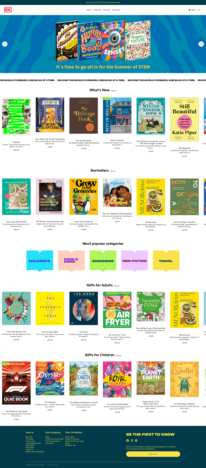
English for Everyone (72, 439)
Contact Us (29, 449)
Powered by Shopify (38, 465)
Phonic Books (69, 437)
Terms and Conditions (52, 441)
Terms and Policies (52, 465)
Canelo (67, 443)
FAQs (47, 437)
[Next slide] (201, 44)
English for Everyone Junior (74, 441)
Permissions (30, 447)
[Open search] (199, 10)
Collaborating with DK (33, 443)
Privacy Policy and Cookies (54, 439)
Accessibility (49, 443)
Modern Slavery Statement (35, 452)
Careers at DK (30, 441)
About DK (29, 437)
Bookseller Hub (70, 445)
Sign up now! (153, 454)
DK (31, 465)
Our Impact (29, 439)
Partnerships (30, 445)
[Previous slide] (5, 44)
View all (113, 91)
